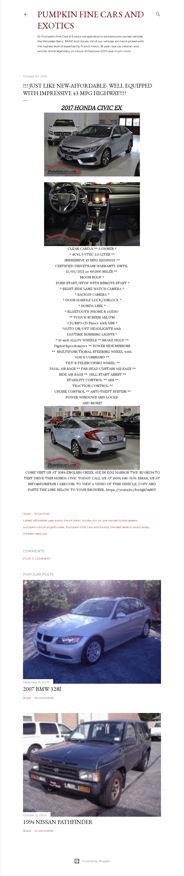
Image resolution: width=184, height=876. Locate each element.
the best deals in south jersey (129, 527)
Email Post (42, 513)
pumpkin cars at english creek (43, 527)
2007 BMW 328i (42, 689)
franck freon (72, 520)
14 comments (43, 831)
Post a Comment (37, 558)
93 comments (44, 698)
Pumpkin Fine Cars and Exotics (87, 527)
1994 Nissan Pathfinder (58, 822)
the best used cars (35, 533)
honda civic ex (91, 520)
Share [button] (27, 513)
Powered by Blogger (96, 861)
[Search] (158, 13)
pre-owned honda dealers (120, 520)
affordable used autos (47, 520)
